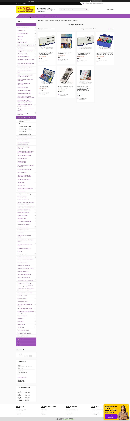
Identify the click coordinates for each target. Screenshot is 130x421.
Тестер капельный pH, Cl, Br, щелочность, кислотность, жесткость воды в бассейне (105, 53)
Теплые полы (21, 182)
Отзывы (20, 345)
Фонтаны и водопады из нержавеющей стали (24, 143)
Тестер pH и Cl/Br (43, 86)
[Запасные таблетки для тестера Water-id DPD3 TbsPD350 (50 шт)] (85, 41)
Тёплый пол (21, 327)
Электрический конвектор (24, 194)
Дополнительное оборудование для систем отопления (26, 289)
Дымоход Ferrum (96, 414)
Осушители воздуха (23, 87)
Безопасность (21, 324)
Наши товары (30, 16)
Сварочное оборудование (24, 221)
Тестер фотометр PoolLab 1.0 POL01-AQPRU (65, 87)
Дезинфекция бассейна (25, 134)
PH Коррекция (22, 131)
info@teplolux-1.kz (22, 377)
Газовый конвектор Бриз (98, 410)
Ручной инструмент (23, 215)
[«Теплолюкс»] (25, 9)
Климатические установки (24, 90)
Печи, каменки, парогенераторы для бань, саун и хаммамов (26, 64)
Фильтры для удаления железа (25, 268)
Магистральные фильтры (24, 274)
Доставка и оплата (53, 16)
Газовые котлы (21, 30)
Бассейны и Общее (22, 53)
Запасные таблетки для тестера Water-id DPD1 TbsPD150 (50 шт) (46, 53)
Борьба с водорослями (25, 126)
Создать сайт (31, 1)
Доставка (44, 412)
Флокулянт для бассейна (25, 129)
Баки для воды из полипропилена (22, 161)
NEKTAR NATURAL (22, 296)
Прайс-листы (21, 339)
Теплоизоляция (22, 191)
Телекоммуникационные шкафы (26, 206)
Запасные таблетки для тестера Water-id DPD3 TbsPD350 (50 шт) (84, 53)
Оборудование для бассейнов (25, 51)
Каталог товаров (22, 25)
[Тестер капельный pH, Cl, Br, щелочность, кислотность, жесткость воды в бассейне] (105, 41)
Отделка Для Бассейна (23, 336)
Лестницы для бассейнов (24, 179)
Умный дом (20, 318)
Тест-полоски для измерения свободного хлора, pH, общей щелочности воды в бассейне (84, 89)
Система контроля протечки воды (25, 244)
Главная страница (21, 410)
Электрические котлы (23, 330)
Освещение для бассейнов (24, 333)
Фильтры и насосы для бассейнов (23, 113)
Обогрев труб (21, 185)
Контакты (43, 16)
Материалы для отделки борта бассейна (26, 109)
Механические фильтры (24, 277)
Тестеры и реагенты (24, 124)
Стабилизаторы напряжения (25, 308)
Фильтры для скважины (24, 265)
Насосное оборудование (24, 209)
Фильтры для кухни (22, 254)
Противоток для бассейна (24, 93)
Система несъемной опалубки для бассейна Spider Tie (25, 75)
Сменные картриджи (23, 262)
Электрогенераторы (23, 227)
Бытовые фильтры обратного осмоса (25, 240)
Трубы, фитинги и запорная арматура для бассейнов (25, 105)
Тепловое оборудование (24, 224)
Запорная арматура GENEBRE (25, 286)
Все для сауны (21, 48)
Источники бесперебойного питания (25, 305)
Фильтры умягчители (23, 271)
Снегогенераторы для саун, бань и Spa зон (26, 60)
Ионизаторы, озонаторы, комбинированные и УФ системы (26, 96)
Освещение (20, 321)
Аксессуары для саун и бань (25, 68)
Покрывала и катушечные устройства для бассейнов (24, 176)
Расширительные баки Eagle (25, 293)
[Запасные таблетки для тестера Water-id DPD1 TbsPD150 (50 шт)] (47, 41)
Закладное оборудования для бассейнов (25, 79)
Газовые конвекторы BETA (24, 248)
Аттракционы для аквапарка (25, 169)
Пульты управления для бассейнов (24, 147)
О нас (37, 16)
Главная (23, 16)
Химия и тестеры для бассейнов (26, 117)
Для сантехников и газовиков (25, 280)
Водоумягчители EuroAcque (25, 283)
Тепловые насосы (22, 158)
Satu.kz (71, 418)
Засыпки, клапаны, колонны (25, 257)
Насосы (19, 39)
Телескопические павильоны (25, 137)
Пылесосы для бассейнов (24, 155)
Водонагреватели (22, 42)
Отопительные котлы (23, 27)
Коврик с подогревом (23, 199)
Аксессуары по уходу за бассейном (24, 84)
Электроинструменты (23, 230)
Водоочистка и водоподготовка (26, 45)
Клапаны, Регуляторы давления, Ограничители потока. (26, 203)
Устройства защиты (23, 301)
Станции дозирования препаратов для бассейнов (25, 101)
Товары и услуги (44, 20)
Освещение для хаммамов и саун (25, 71)
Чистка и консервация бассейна (24, 120)
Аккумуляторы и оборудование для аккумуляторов (26, 312)
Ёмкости (20, 251)
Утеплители (21, 233)
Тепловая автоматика (23, 56)
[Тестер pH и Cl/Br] (47, 75)
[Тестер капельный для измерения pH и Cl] (66, 41)
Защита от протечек (23, 316)
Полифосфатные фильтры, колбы (24, 236)
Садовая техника (22, 218)
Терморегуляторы (22, 197)
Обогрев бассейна (22, 172)
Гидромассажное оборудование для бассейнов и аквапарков (26, 151)
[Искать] (86, 9)
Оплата (44, 414)
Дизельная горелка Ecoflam (98, 412)
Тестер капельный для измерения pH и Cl (64, 52)
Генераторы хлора (22, 140)
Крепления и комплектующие (25, 188)
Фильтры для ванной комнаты (25, 260)
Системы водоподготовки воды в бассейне (26, 166)
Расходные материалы (23, 212)
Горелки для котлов (23, 33)
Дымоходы (20, 36)
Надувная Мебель (22, 298)
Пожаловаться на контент (68, 419)
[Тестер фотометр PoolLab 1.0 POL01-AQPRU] (66, 75)
